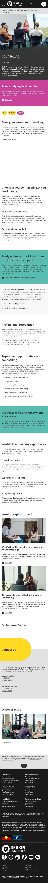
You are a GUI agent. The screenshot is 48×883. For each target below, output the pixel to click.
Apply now (8, 100)
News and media (29, 806)
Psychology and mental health (28, 10)
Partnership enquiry (30, 801)
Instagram (10, 857)
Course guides (29, 791)
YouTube (31, 857)
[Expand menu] (3, 3)
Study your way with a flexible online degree (20, 278)
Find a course (12, 10)
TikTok (24, 857)
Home (4, 10)
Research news (29, 782)
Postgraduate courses (8, 792)
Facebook (4, 857)
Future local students (8, 778)
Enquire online (7, 680)
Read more (8, 563)
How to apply (29, 792)
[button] (24, 625)
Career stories (29, 794)
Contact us (5, 803)
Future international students (10, 780)
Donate (27, 805)
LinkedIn (17, 857)
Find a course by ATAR (8, 789)
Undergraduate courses (8, 791)
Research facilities (30, 780)
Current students (6, 777)
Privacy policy (35, 759)
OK (24, 766)
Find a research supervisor (32, 778)
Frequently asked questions (10, 801)
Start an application (7, 794)
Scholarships (28, 789)
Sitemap (4, 865)
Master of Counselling (12, 340)
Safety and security (30, 870)
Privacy (4, 870)
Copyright (4, 868)
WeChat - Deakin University (37, 857)
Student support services (9, 806)
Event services (29, 803)
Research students (7, 782)
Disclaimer (28, 868)
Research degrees (30, 777)
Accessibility (28, 865)
